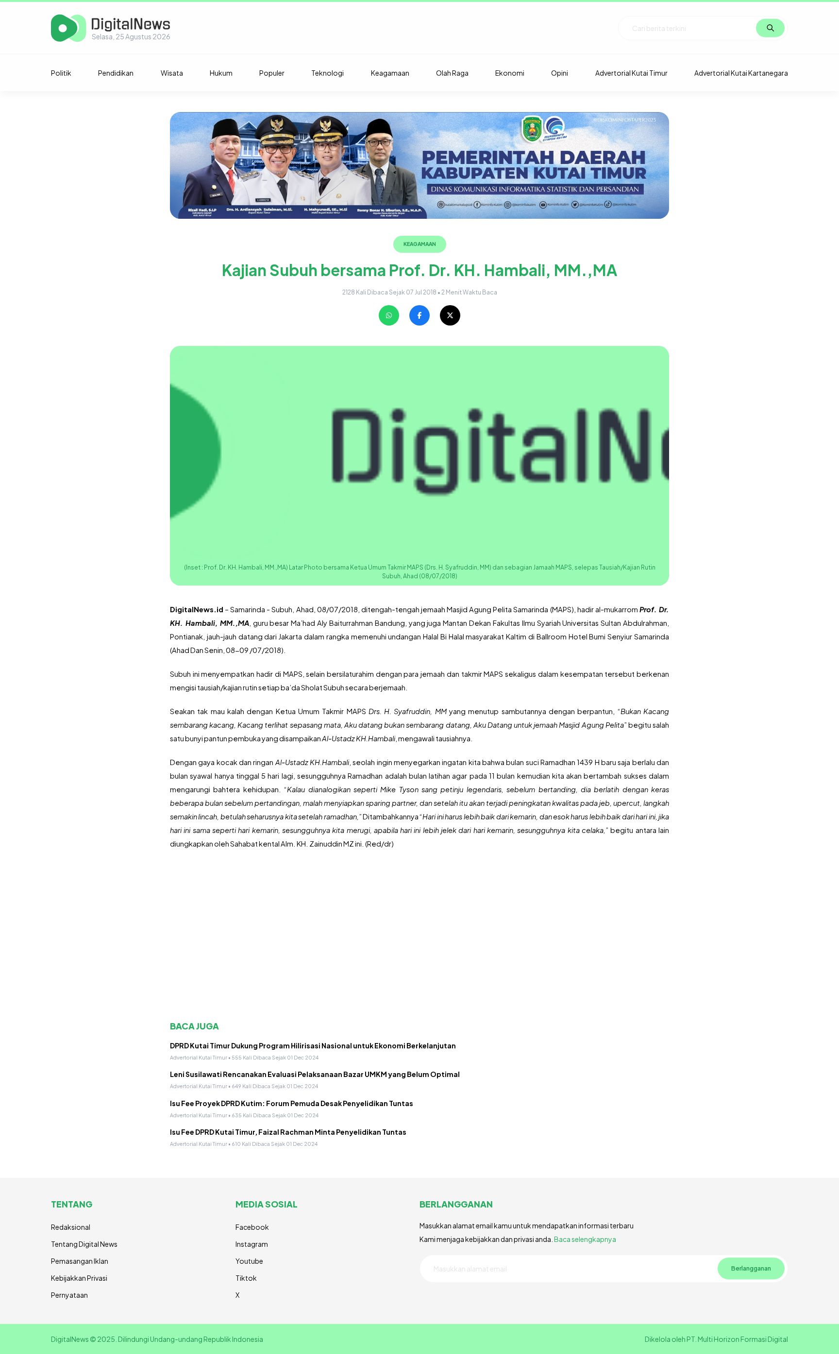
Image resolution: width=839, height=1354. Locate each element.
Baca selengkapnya (585, 1239)
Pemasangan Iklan (79, 1260)
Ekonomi (509, 72)
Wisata (172, 72)
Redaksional (70, 1227)
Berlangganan (751, 1268)
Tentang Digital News (84, 1244)
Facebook (252, 1227)
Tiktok (246, 1277)
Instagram (251, 1244)
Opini (559, 72)
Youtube (249, 1260)
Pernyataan (69, 1294)
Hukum (221, 72)
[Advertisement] (419, 935)
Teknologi (327, 72)
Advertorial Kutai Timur (631, 72)
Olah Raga (452, 72)
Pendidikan (116, 72)
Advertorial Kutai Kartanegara (741, 72)
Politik (61, 72)
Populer (272, 72)
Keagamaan (390, 72)
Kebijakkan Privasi (79, 1277)
